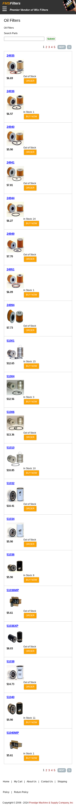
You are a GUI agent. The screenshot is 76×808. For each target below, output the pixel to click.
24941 (10, 162)
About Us (31, 781)
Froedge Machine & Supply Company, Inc (51, 802)
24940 (10, 126)
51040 (10, 697)
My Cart (17, 781)
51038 (10, 661)
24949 (10, 233)
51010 (10, 447)
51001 (10, 340)
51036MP (13, 590)
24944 (10, 198)
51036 (10, 554)
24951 (10, 269)
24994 (10, 305)
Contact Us (47, 781)
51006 (10, 412)
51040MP (13, 732)
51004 (10, 376)
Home (6, 781)
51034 (10, 519)
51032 (10, 483)
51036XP (12, 625)
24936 (10, 91)
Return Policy (20, 792)
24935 (10, 55)
